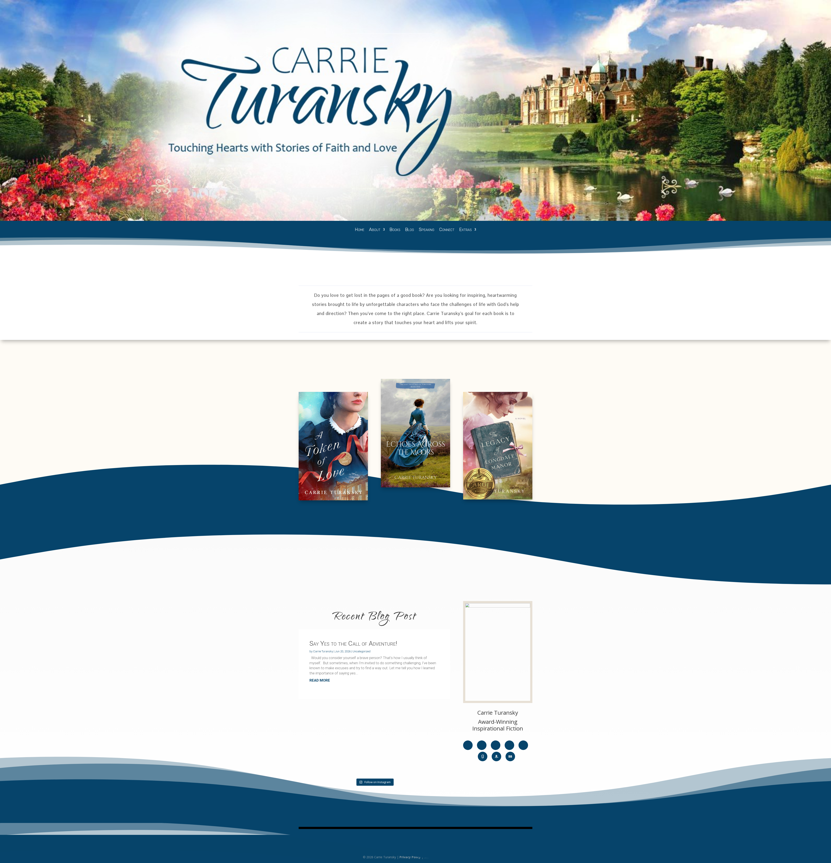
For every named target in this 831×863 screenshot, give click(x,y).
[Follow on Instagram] (509, 745)
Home (359, 230)
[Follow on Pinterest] (495, 745)
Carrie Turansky (323, 651)
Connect (446, 230)
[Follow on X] (481, 745)
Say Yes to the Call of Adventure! (353, 643)
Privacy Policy (410, 857)
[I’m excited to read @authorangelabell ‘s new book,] (425, 718)
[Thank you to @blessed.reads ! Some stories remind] (323, 741)
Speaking (426, 230)
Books (395, 230)
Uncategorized (361, 651)
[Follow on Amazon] (496, 756)
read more (319, 680)
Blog (409, 230)
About (374, 230)
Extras (465, 230)
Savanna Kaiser (456, 857)
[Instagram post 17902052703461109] (374, 713)
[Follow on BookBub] (510, 756)
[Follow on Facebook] (468, 745)
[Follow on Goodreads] (482, 756)
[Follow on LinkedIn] (523, 745)
